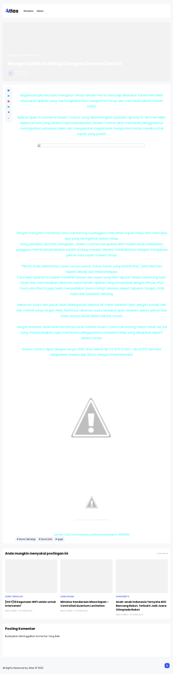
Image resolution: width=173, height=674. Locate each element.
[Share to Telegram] (8, 112)
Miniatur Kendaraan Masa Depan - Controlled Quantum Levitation (84, 604)
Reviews (28, 11)
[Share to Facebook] (8, 91)
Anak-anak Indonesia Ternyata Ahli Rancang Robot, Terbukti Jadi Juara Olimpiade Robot (141, 605)
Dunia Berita (122, 596)
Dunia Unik (46, 539)
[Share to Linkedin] (8, 107)
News (40, 11)
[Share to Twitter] (8, 96)
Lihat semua (162, 553)
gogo (60, 539)
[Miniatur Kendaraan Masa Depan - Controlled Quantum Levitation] (86, 576)
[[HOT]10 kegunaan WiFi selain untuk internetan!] (31, 576)
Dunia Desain (67, 596)
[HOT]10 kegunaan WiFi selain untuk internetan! (30, 604)
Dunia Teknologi (29, 55)
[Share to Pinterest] (8, 101)
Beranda (12, 55)
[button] (8, 118)
